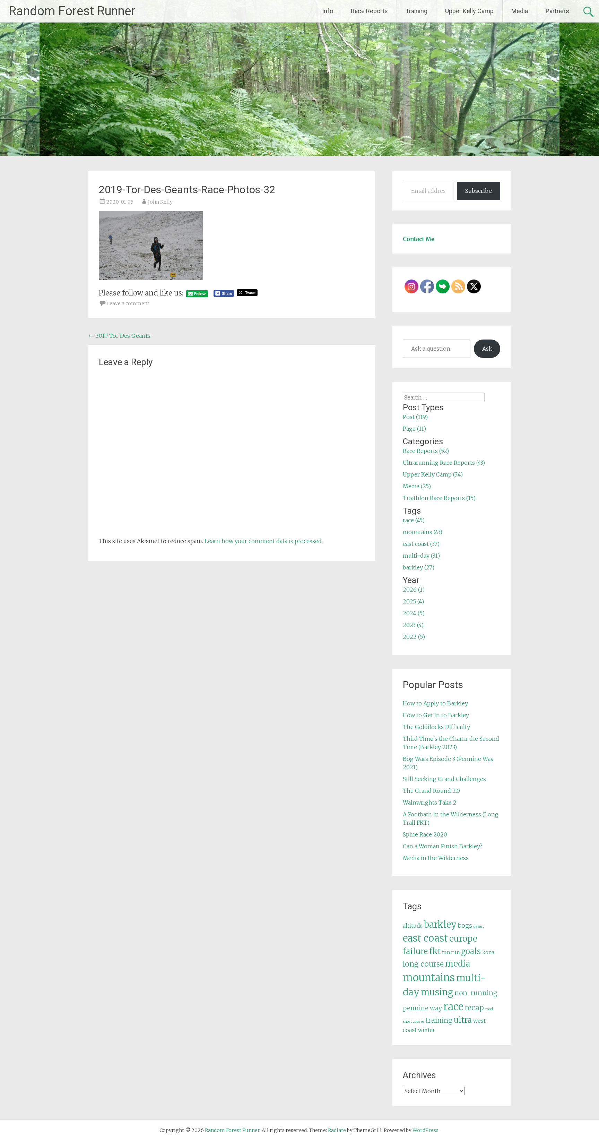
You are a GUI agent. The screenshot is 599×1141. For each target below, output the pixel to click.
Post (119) (415, 416)
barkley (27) (418, 567)
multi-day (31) (421, 555)
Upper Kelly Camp (469, 11)
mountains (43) (422, 532)
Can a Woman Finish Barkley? (443, 846)
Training (416, 11)
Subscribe (478, 190)
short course (413, 1021)
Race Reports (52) (426, 450)
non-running (475, 993)
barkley (440, 924)
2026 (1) (414, 589)
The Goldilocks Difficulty (436, 726)
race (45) (414, 520)
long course (423, 964)
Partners (557, 11)
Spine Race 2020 (425, 834)
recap (474, 1007)
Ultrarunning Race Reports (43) (444, 462)
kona (488, 952)
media (457, 963)
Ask (487, 348)
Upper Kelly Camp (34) (433, 474)
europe (463, 938)
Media (519, 11)
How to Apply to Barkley (435, 703)
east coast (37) (421, 543)
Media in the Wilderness (436, 858)
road (489, 1009)
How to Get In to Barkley (436, 715)
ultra (463, 1020)
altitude (413, 926)
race (453, 1006)
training (438, 1020)
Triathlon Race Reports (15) (439, 498)
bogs (465, 925)
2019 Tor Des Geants (119, 335)
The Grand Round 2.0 (431, 790)
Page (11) (414, 428)
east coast (425, 938)
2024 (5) (414, 613)
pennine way (422, 1008)
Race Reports (369, 11)
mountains (429, 977)
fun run (451, 952)
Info (327, 11)
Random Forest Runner (72, 11)
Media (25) (417, 486)
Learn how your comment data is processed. (264, 541)
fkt (435, 951)
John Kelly (160, 202)
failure (415, 951)
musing (437, 992)
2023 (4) (413, 624)
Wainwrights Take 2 (430, 802)
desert (479, 926)
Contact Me (418, 238)
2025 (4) (413, 601)
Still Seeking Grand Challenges (444, 778)
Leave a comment (127, 303)
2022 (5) (414, 636)
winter (426, 1030)
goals (471, 951)
